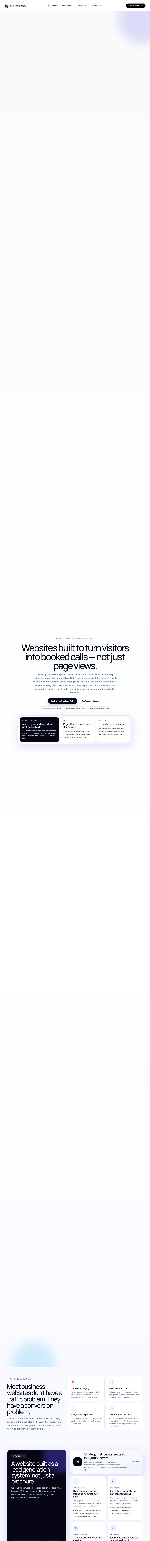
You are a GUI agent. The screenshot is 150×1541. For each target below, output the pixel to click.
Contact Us (96, 5)
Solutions (53, 5)
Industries (67, 5)
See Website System (90, 701)
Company (81, 5)
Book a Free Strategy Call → (63, 701)
